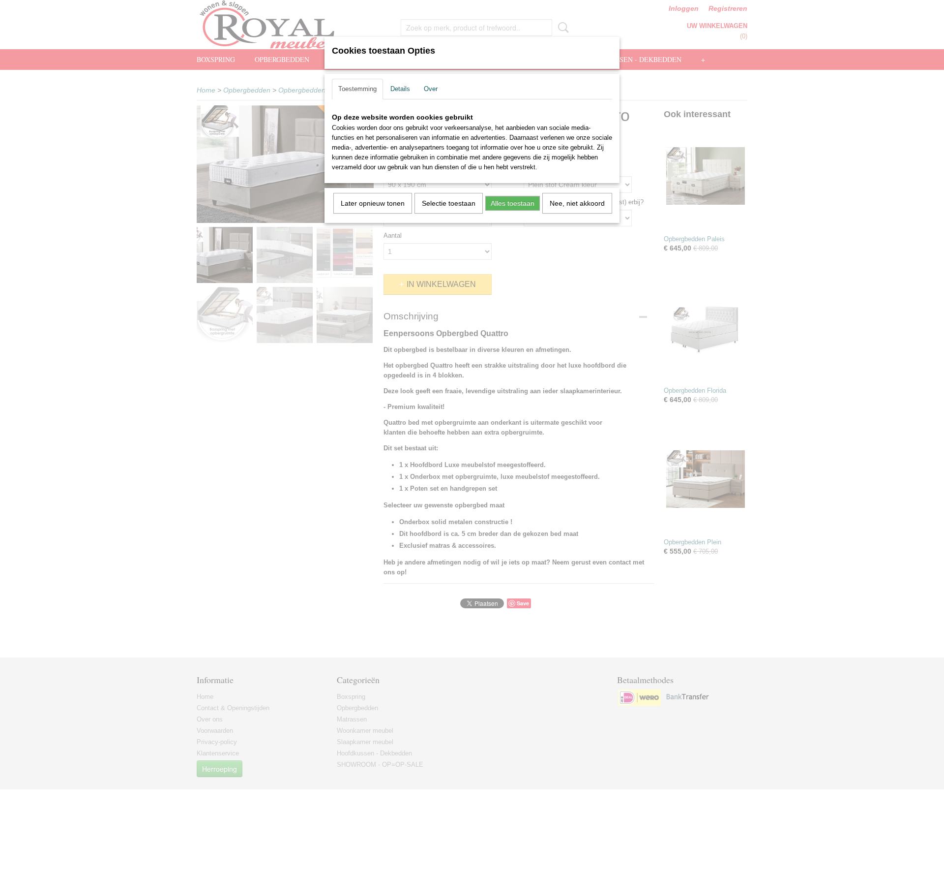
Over (431, 89)
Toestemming (357, 89)
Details (400, 89)
